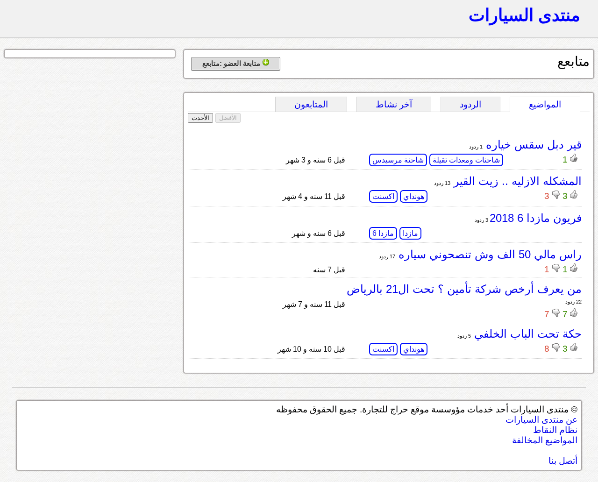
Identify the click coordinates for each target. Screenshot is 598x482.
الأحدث (200, 117)
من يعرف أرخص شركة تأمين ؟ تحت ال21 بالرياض (464, 289)
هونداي (413, 196)
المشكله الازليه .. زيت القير (516, 181)
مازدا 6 (383, 233)
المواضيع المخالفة (544, 440)
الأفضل (228, 117)
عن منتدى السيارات (541, 420)
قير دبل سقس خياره (532, 144)
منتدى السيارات (524, 15)
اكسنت (383, 196)
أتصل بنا (562, 461)
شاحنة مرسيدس (398, 160)
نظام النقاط (555, 430)
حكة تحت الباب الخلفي (526, 333)
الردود (470, 104)
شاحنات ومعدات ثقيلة (466, 160)
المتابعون (311, 104)
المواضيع (545, 104)
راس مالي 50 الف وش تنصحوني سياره (488, 254)
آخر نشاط (394, 104)
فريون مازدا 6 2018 (536, 218)
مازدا (410, 233)
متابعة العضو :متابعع (232, 63)
